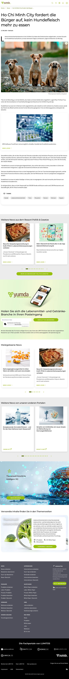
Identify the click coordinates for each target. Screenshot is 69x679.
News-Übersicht (5, 577)
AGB (12, 669)
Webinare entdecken (7, 605)
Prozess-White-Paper (30, 592)
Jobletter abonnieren (30, 608)
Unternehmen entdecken (31, 569)
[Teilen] (56, 3)
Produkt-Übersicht (6, 598)
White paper (27, 623)
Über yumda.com (32, 664)
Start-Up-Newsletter (7, 574)
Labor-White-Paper (29, 590)
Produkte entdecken (7, 587)
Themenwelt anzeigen (45, 546)
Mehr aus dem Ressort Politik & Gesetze (34, 274)
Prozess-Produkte (6, 592)
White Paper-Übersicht (30, 598)
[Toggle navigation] (67, 3)
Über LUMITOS (20, 664)
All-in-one (27, 631)
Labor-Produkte (5, 590)
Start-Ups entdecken (30, 572)
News (25, 618)
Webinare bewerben (6, 608)
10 (42, 268)
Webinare (26, 629)
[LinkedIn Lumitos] (67, 669)
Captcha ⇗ (25, 326)
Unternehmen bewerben (31, 577)
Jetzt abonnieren (60, 583)
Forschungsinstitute (7, 618)
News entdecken (5, 569)
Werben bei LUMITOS (7, 664)
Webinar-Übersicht (6, 611)
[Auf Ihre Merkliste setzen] (63, 3)
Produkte (26, 620)
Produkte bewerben (6, 595)
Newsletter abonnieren (46, 320)
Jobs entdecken (28, 605)
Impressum (4, 669)
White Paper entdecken (30, 587)
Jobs (25, 626)
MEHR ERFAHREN (16, 498)
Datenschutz (19, 669)
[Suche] (52, 3)
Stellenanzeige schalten (31, 611)
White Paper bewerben (30, 595)
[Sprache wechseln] (59, 3)
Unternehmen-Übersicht (31, 580)
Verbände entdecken (30, 574)
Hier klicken (18, 324)
